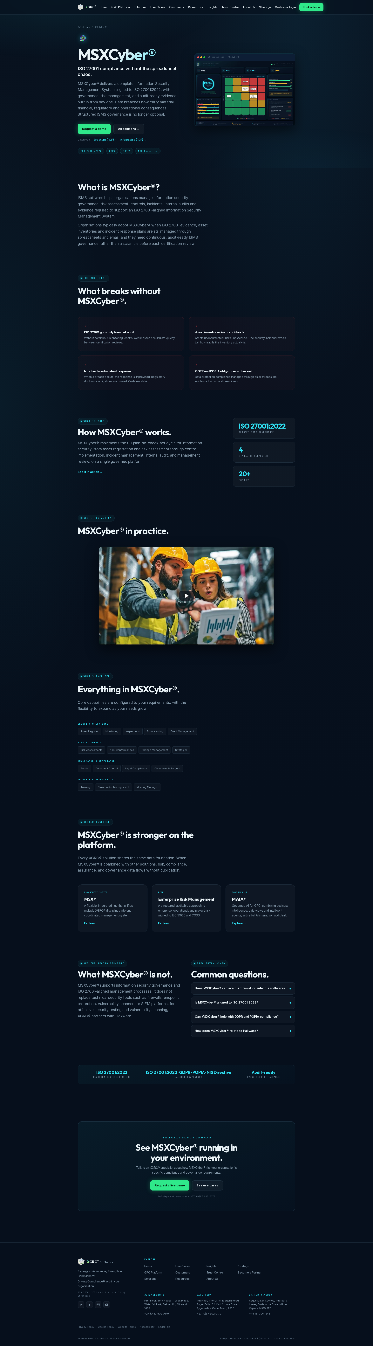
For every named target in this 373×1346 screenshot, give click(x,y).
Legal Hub (164, 1326)
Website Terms (127, 1326)
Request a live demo (170, 1185)
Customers (176, 7)
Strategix (265, 7)
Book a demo (311, 7)
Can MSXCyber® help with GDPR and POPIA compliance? (237, 1016)
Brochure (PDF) (104, 139)
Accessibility (147, 1326)
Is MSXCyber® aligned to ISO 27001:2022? (226, 1002)
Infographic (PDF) (131, 139)
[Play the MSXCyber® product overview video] (186, 596)
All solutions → (129, 129)
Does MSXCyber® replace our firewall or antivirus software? (240, 988)
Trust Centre (230, 7)
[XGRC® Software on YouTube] (106, 1304)
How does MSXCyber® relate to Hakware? (226, 1031)
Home (103, 7)
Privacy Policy (86, 1326)
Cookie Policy (106, 1326)
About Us (249, 7)
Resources (195, 7)
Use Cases (157, 7)
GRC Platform (120, 7)
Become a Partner (249, 1272)
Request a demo (94, 129)
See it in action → (90, 472)
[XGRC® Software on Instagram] (98, 1304)
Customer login (285, 7)
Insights (212, 7)
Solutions (140, 7)
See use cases (207, 1185)
